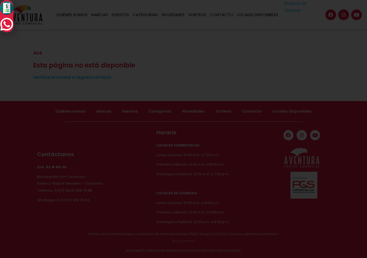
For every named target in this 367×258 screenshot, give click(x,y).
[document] (183, 129)
